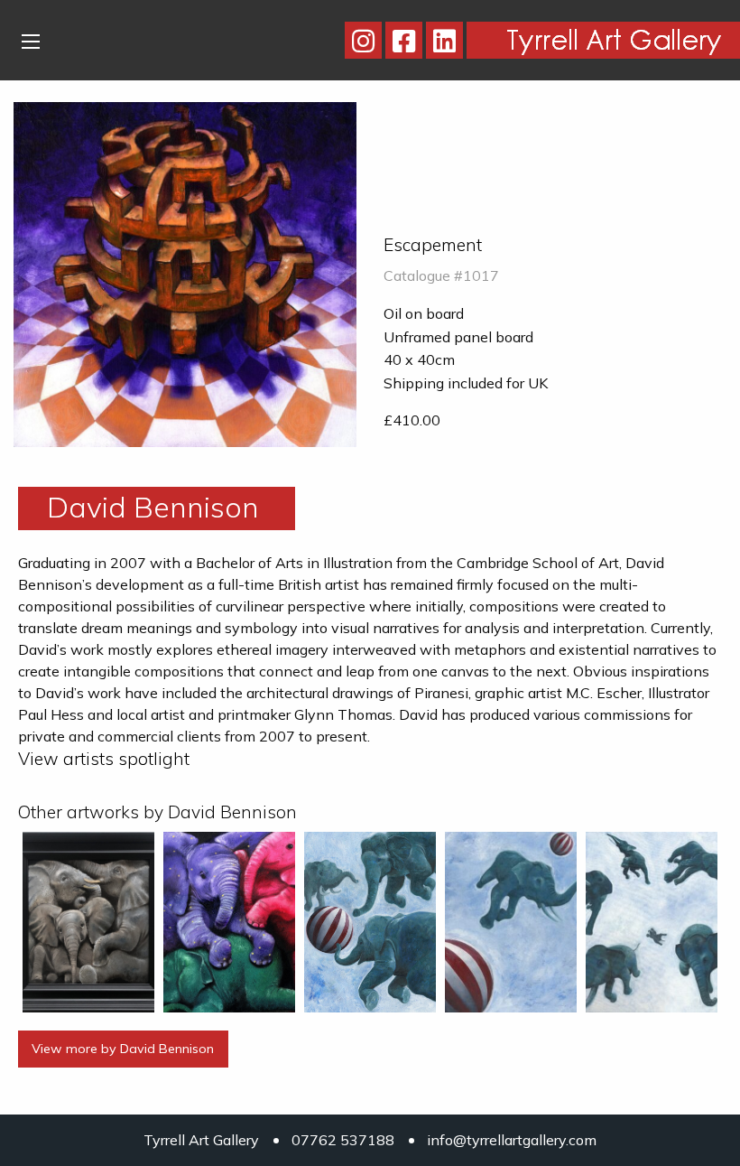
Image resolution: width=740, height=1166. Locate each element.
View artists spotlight (104, 759)
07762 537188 (342, 1140)
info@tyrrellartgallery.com (512, 1140)
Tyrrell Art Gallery (201, 1140)
